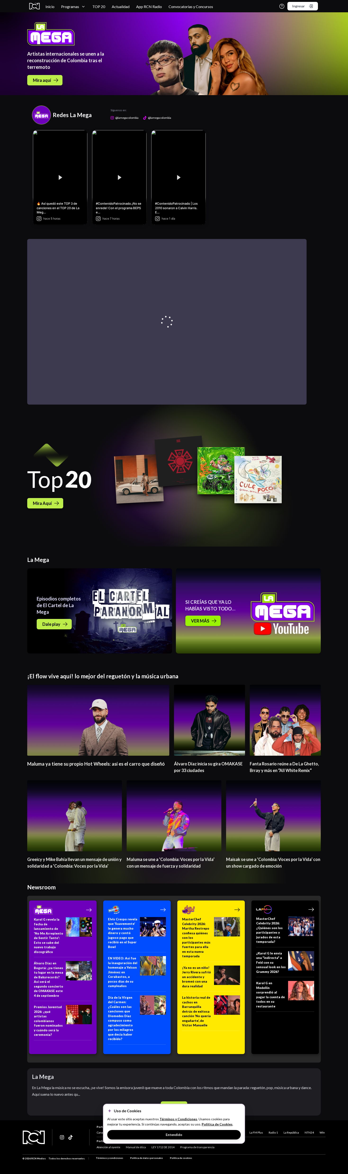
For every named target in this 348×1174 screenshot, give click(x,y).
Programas (70, 6)
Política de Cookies (217, 1124)
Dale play (51, 624)
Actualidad (120, 6)
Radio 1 (273, 1132)
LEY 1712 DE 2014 (163, 1147)
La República (291, 1132)
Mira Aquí (42, 503)
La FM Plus (256, 1132)
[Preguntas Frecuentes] (282, 6)
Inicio (49, 6)
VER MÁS (200, 620)
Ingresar (298, 6)
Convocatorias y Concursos (191, 6)
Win (322, 1132)
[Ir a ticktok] (62, 1137)
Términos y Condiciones (178, 1119)
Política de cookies (181, 1157)
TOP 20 (98, 6)
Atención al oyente (108, 1147)
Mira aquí (42, 80)
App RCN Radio (149, 6)
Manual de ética (136, 1147)
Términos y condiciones (109, 1157)
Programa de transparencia (197, 1147)
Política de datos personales (146, 1157)
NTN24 (309, 1132)
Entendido (174, 1135)
